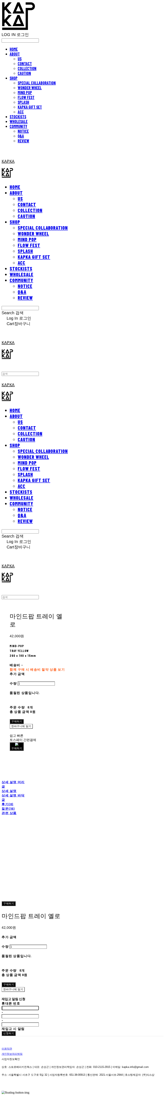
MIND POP (25, 92)
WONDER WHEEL (30, 87)
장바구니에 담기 (13, 989)
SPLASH (23, 102)
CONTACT (25, 63)
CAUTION (24, 73)
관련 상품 (9, 813)
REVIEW (23, 140)
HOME (14, 49)
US (20, 58)
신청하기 (8, 1033)
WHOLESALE (19, 121)
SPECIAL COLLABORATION (37, 82)
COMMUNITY (18, 126)
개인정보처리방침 (12, 1053)
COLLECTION (27, 68)
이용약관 (7, 1048)
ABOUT (15, 53)
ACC (21, 111)
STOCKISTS (18, 116)
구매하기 (8, 903)
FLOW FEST (26, 97)
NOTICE (23, 131)
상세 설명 (9, 791)
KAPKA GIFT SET (30, 107)
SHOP (14, 78)
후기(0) (7, 804)
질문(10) (8, 808)
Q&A (21, 135)
